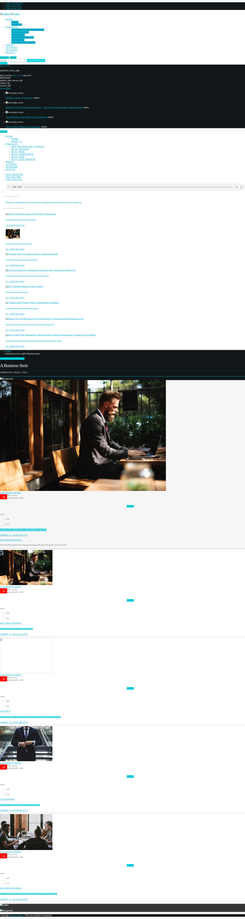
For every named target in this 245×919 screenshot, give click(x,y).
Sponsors (12, 50)
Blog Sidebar (20, 32)
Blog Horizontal (22, 37)
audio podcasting (30, 202)
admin (4, 535)
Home (9, 19)
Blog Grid (17, 40)
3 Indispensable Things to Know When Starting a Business (22, 308)
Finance (5, 711)
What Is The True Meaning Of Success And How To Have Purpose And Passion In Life (30, 324)
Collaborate (14, 3)
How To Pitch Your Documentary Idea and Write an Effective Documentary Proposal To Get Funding (34, 341)
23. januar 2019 (15, 225)
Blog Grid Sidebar (23, 42)
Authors (11, 47)
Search (36, 60)
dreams (38, 202)
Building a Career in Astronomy (19, 98)
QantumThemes (16, 915)
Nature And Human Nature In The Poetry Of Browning (21, 220)
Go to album (5, 88)
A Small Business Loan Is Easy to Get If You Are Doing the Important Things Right (28, 894)
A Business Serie (10, 493)
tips (80, 202)
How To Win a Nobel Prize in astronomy (23, 127)
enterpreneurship (54, 202)
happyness (64, 202)
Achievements (10, 202)
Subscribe (12, 358)
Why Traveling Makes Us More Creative (17, 292)
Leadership (7, 799)
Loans (70, 202)
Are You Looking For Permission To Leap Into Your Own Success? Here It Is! (27, 276)
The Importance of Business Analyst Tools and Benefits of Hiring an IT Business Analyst (30, 717)
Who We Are (13, 6)
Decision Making (11, 540)
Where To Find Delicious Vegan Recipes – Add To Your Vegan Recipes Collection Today (44, 107)
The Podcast (14, 8)
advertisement (19, 202)
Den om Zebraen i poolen (27, 30)
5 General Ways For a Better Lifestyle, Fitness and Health (21, 260)
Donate (10, 53)
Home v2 (16, 24)
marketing (75, 202)
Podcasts (12, 27)
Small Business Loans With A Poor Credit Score (26, 117)
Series (10, 45)
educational (45, 202)
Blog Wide (18, 35)
